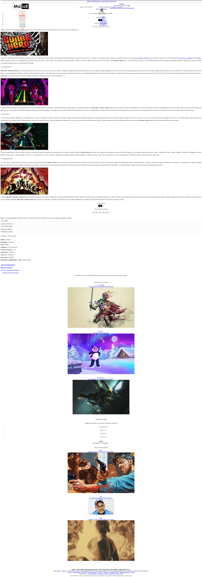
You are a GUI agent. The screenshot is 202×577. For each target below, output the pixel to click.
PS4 (101, 331)
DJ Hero (199, 58)
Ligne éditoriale (77, 572)
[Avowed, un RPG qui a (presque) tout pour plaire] (101, 327)
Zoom (130, 571)
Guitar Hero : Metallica (143, 58)
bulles (100, 450)
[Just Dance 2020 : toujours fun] (101, 373)
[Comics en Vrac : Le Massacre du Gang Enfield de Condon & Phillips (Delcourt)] (101, 492)
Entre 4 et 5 (103, 433)
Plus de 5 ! (103, 437)
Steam (125, 8)
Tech (119, 571)
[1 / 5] (94, 212)
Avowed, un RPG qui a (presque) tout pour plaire (101, 286)
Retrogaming (131, 8)
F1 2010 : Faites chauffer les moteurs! (10, 270)
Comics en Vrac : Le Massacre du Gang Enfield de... (101, 451)
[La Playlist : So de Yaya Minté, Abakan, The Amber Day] (101, 560)
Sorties (103, 19)
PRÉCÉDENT (8, 265)
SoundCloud (112, 573)
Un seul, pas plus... (103, 426)
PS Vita (101, 377)
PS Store (119, 8)
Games (63, 571)
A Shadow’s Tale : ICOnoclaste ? (10, 272)
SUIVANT (6, 267)
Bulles (86, 571)
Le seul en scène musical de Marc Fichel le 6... (101, 498)
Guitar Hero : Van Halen (185, 58)
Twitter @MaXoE (92, 573)
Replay (103, 22)
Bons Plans (103, 25)
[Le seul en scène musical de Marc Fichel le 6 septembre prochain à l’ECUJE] (101, 514)
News (103, 16)
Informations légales (125, 572)
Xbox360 (101, 285)
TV (141, 571)
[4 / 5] (104, 212)
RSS (121, 573)
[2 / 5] (97, 212)
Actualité (99, 572)
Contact (133, 572)
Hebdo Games (103, 20)
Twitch (118, 573)
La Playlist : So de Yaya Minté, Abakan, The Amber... (101, 519)
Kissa (97, 571)
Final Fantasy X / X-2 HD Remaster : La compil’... (101, 379)
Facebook (100, 573)
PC (98, 285)
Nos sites (84, 572)
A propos (69, 572)
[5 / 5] (108, 212)
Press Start (103, 23)
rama (101, 496)
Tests (103, 18)
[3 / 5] (101, 212)
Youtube (106, 573)
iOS (123, 8)
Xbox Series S (113, 8)
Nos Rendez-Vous (91, 572)
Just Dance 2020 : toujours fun (101, 332)
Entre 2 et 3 (103, 430)
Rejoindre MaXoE (114, 572)
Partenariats (106, 572)
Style (108, 571)
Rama (73, 571)
